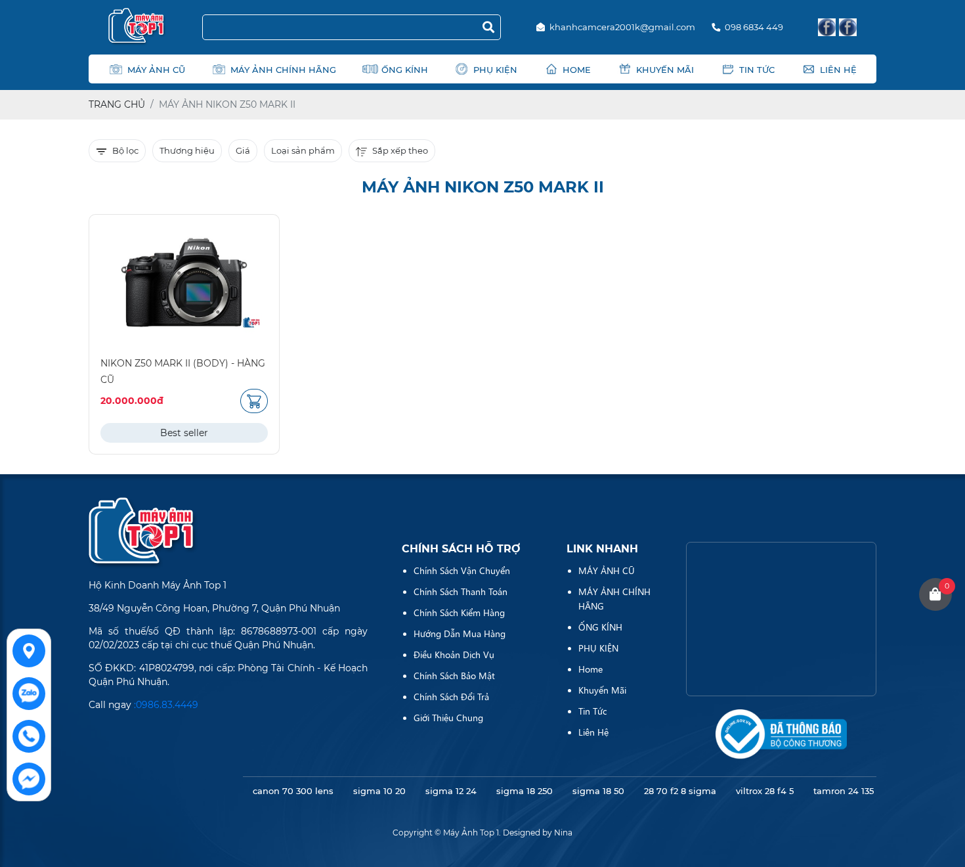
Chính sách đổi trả (451, 696)
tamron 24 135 (843, 791)
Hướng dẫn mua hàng (459, 633)
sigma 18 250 (524, 791)
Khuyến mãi (665, 69)
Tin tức (757, 69)
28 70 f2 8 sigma (680, 791)
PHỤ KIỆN (495, 69)
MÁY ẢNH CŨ (156, 69)
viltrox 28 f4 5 (765, 791)
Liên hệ (838, 69)
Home (577, 69)
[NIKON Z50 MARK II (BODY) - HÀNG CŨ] (184, 282)
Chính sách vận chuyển (462, 570)
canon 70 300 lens (293, 791)
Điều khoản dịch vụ (454, 654)
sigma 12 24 (451, 791)
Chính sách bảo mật (454, 675)
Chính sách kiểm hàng (459, 612)
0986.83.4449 (167, 705)
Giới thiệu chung (448, 717)
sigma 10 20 (379, 791)
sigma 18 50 (598, 791)
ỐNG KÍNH (404, 69)
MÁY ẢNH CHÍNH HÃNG (283, 69)
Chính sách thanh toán (460, 591)
